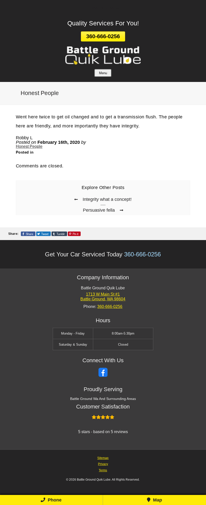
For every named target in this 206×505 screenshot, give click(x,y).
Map (157, 499)
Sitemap (103, 458)
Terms (103, 470)
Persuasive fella (99, 210)
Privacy (103, 464)
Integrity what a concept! (107, 199)
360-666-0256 (103, 36)
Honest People (29, 146)
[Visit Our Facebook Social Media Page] (103, 372)
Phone (54, 499)
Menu (103, 73)
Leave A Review (103, 8)
